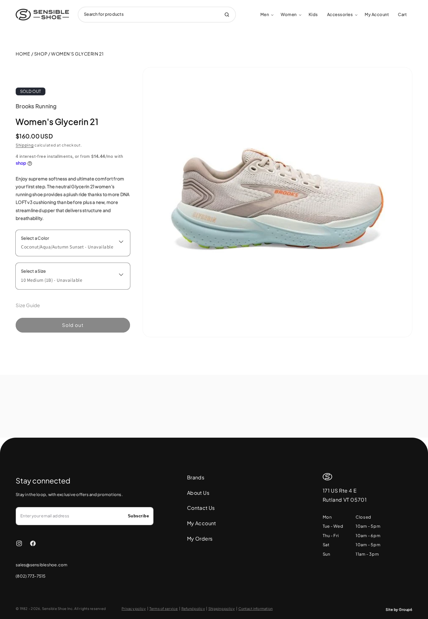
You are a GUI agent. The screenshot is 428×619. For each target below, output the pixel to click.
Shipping (25, 145)
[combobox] (157, 15)
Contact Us (201, 508)
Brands (195, 477)
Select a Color (35, 238)
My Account (201, 523)
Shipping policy (221, 609)
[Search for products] (227, 15)
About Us (198, 492)
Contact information (255, 609)
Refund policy (193, 609)
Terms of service (163, 609)
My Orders (200, 538)
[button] (267, 14)
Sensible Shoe (54, 608)
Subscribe (138, 516)
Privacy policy (134, 609)
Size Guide (28, 305)
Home (23, 53)
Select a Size (33, 271)
